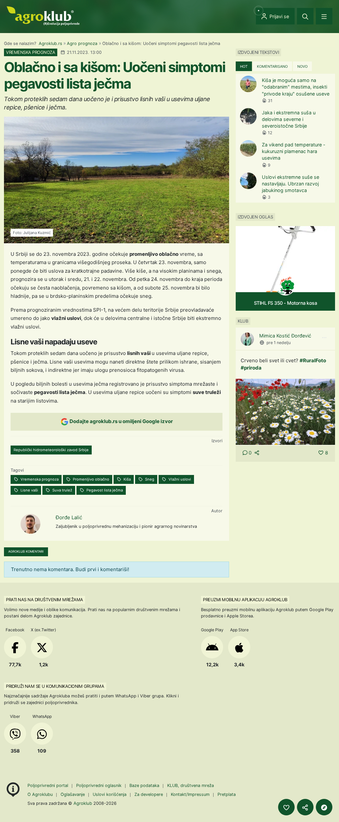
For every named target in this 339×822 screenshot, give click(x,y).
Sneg (149, 479)
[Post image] (285, 411)
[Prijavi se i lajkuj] (286, 807)
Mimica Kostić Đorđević (285, 335)
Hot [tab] (244, 66)
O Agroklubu (40, 794)
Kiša (126, 479)
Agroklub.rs (50, 43)
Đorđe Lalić (69, 517)
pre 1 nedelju (278, 342)
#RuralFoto (313, 360)
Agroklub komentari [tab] (26, 551)
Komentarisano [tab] (272, 66)
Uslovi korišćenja (109, 794)
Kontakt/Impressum (190, 794)
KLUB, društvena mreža (190, 785)
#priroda (251, 368)
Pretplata (227, 794)
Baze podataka (145, 785)
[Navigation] (324, 16)
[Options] (324, 338)
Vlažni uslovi (179, 479)
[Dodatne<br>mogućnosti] (324, 807)
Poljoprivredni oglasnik (99, 785)
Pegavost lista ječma (104, 490)
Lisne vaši (29, 490)
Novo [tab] (302, 66)
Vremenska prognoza (39, 479)
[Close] (305, 16)
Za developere (148, 794)
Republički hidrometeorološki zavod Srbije (51, 450)
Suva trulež (61, 490)
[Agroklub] (43, 15)
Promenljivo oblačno (90, 479)
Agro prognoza (82, 43)
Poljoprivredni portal (48, 785)
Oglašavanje (73, 794)
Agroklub (82, 803)
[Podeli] (305, 807)
